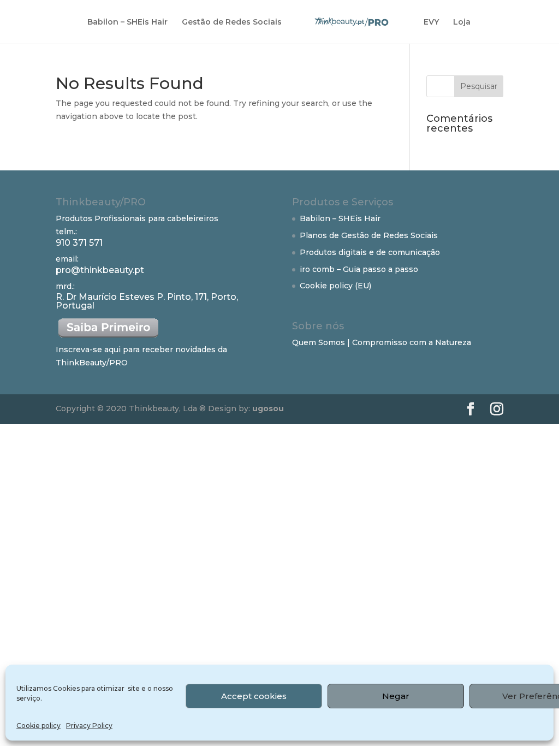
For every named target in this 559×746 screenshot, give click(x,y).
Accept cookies (254, 696)
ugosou (267, 408)
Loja (462, 22)
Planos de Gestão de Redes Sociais (369, 235)
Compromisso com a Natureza (411, 342)
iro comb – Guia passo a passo (359, 269)
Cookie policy (38, 725)
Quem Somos (318, 342)
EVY (431, 22)
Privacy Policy (89, 725)
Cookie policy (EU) (335, 286)
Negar (395, 696)
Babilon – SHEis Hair (127, 22)
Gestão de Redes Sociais (232, 22)
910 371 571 (79, 243)
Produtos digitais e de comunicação (370, 252)
